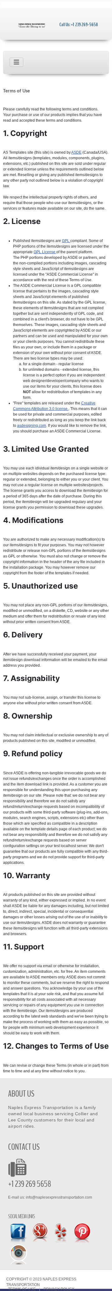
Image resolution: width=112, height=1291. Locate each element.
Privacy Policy (59, 1289)
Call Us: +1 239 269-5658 (78, 24)
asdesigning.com (31, 425)
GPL (66, 241)
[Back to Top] (102, 1281)
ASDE (76, 152)
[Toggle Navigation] (16, 62)
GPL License (45, 252)
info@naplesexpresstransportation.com (59, 1197)
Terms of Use (22, 1289)
